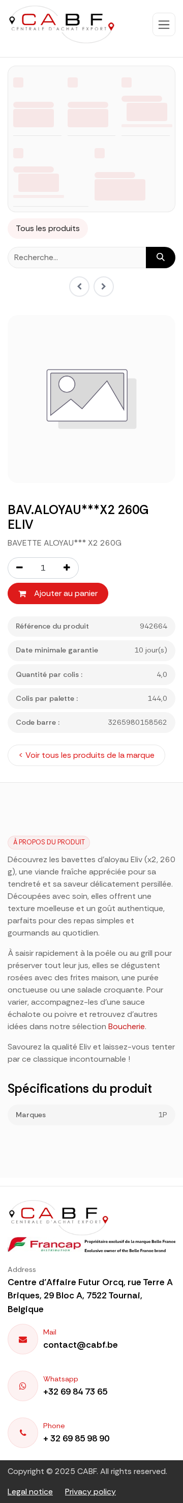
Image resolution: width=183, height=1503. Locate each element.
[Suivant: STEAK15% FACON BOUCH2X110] (104, 286)
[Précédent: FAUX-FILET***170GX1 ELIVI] (79, 286)
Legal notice (30, 1491)
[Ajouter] (67, 568)
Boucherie (126, 1026)
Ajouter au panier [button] (66, 593)
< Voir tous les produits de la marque (86, 755)
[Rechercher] (160, 257)
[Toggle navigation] (163, 24)
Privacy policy (90, 1491)
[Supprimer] (19, 568)
